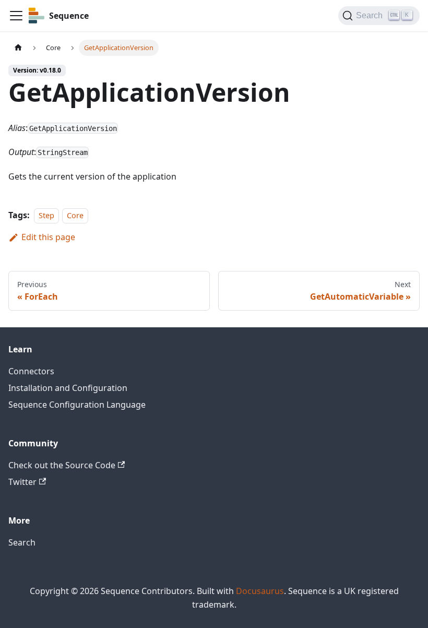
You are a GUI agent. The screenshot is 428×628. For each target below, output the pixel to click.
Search (21, 542)
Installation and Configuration (67, 388)
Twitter (22, 482)
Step (46, 215)
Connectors (31, 371)
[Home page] (18, 48)
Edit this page (48, 237)
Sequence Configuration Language (77, 404)
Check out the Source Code (61, 465)
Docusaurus (260, 591)
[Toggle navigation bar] (16, 15)
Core (75, 215)
